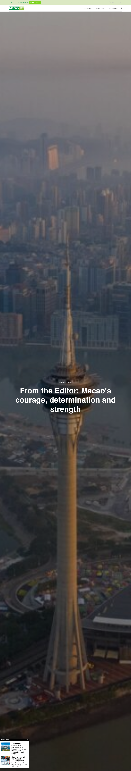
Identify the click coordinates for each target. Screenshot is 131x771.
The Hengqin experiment (17, 744)
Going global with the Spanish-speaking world (19, 759)
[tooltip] (106, 2)
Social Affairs (65, 382)
